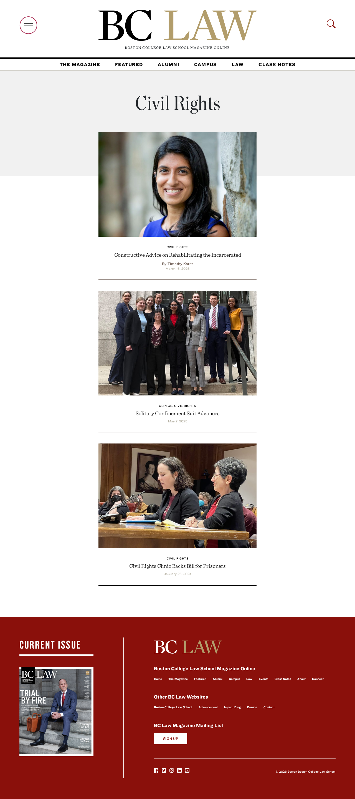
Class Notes (276, 64)
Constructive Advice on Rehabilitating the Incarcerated (177, 254)
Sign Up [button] (170, 739)
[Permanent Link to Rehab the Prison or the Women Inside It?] (177, 183)
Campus (205, 64)
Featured (129, 64)
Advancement (208, 707)
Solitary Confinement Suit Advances (178, 413)
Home (158, 679)
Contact (269, 707)
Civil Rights (178, 247)
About (301, 679)
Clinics (165, 406)
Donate (252, 707)
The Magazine (80, 64)
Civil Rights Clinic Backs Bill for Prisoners (177, 566)
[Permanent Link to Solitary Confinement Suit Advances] (177, 342)
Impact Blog (232, 707)
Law (238, 64)
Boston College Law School (173, 707)
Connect (318, 679)
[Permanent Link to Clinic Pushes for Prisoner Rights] (177, 495)
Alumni (168, 64)
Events (263, 679)
